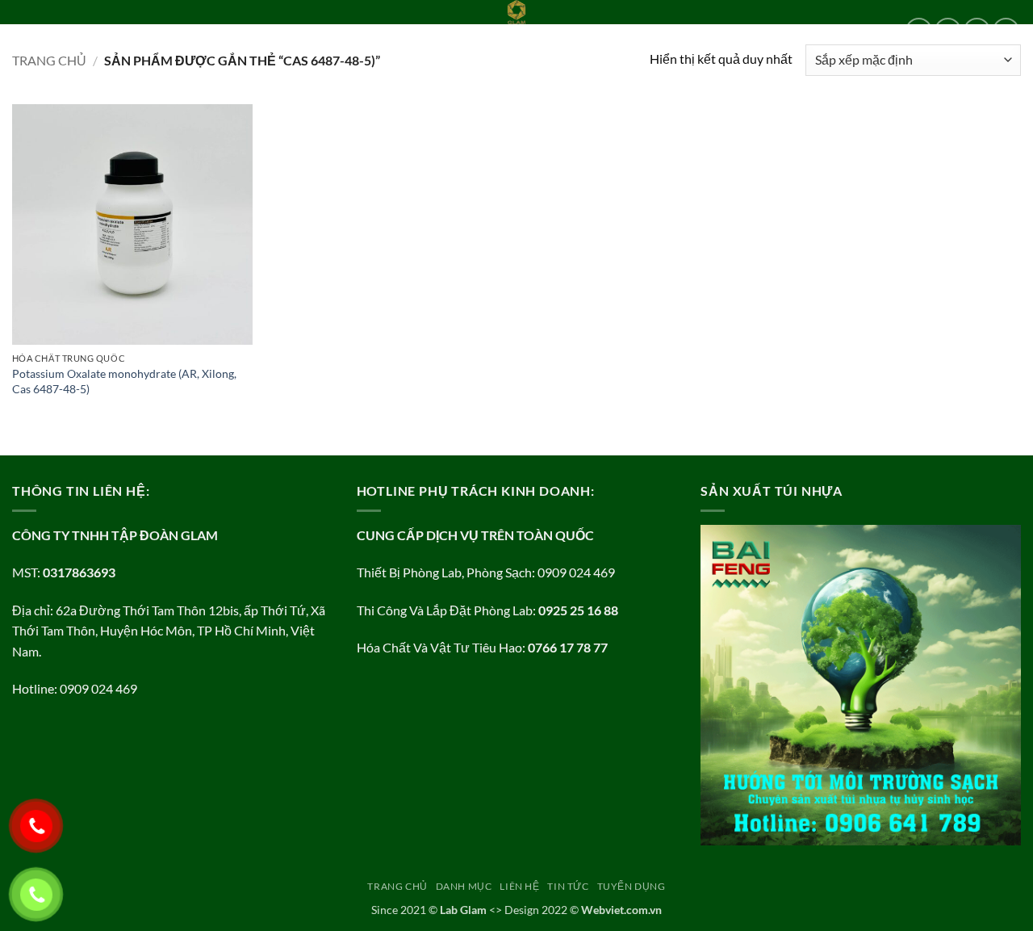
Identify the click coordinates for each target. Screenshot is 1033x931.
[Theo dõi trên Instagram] (948, 31)
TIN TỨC (237, 30)
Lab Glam (463, 909)
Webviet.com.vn (621, 909)
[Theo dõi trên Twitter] (977, 31)
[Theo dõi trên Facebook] (918, 31)
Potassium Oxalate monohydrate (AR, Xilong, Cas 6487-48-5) (124, 381)
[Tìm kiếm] (357, 30)
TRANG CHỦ (42, 30)
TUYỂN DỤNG (305, 30)
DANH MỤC (114, 30)
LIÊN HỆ (185, 30)
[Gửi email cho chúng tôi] (1006, 31)
